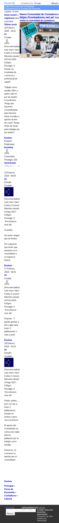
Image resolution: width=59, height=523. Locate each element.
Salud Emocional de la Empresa (19, 6)
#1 (5, 34)
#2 (5, 179)
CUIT (23, 510)
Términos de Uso (45, 516)
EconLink (9, 3)
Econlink (8, 147)
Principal (8, 486)
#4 (5, 349)
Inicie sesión (10, 15)
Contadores (10, 495)
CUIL (30, 510)
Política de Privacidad (42, 519)
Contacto (41, 508)
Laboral (8, 498)
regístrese (9, 18)
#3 (5, 275)
